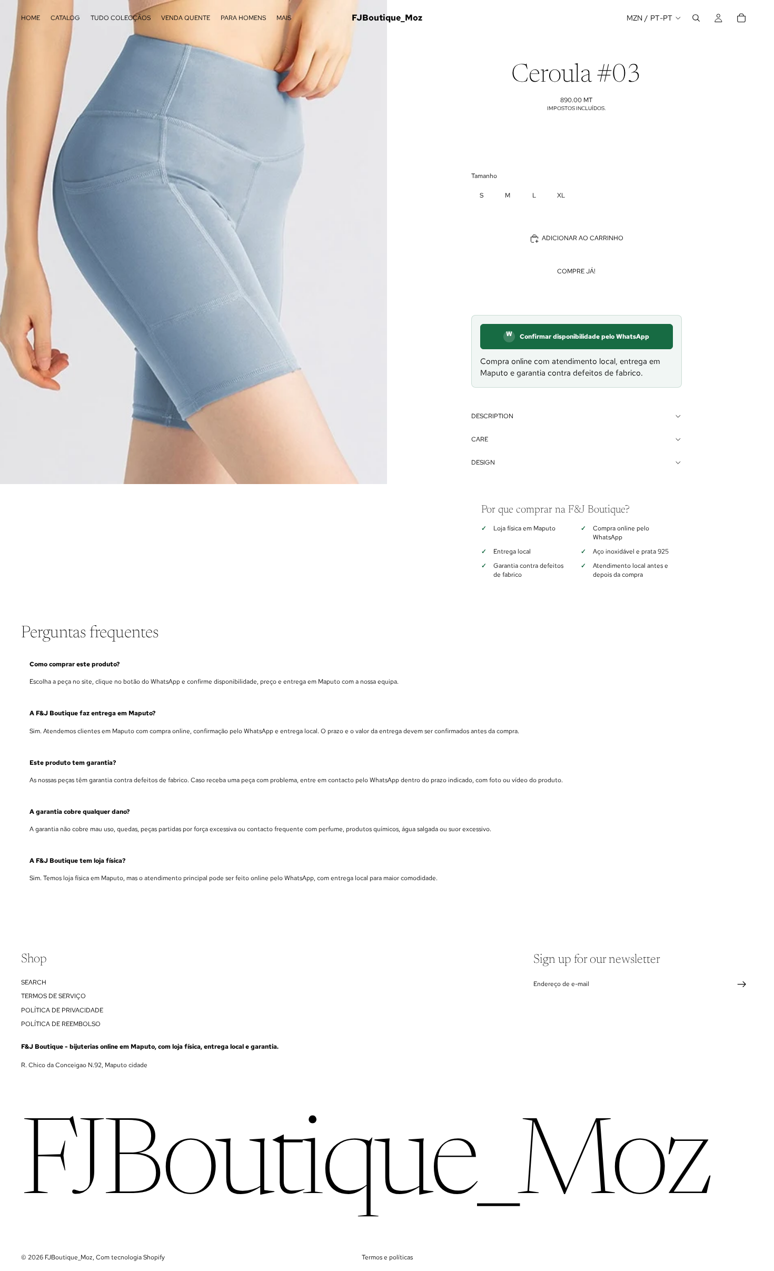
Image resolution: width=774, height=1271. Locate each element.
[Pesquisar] (696, 17)
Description (492, 416)
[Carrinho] (741, 17)
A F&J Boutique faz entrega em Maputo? (92, 713)
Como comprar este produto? (74, 664)
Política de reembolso (61, 1024)
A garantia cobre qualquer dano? (79, 811)
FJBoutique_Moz (69, 1257)
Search (33, 982)
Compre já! (576, 271)
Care (479, 439)
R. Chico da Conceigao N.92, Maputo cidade (84, 1065)
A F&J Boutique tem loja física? (77, 860)
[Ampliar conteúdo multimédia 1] (193, 242)
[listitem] (283, 18)
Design (483, 462)
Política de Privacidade (62, 1010)
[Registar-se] (742, 984)
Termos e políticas (387, 1257)
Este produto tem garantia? (72, 762)
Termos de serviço (53, 996)
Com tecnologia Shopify (130, 1257)
